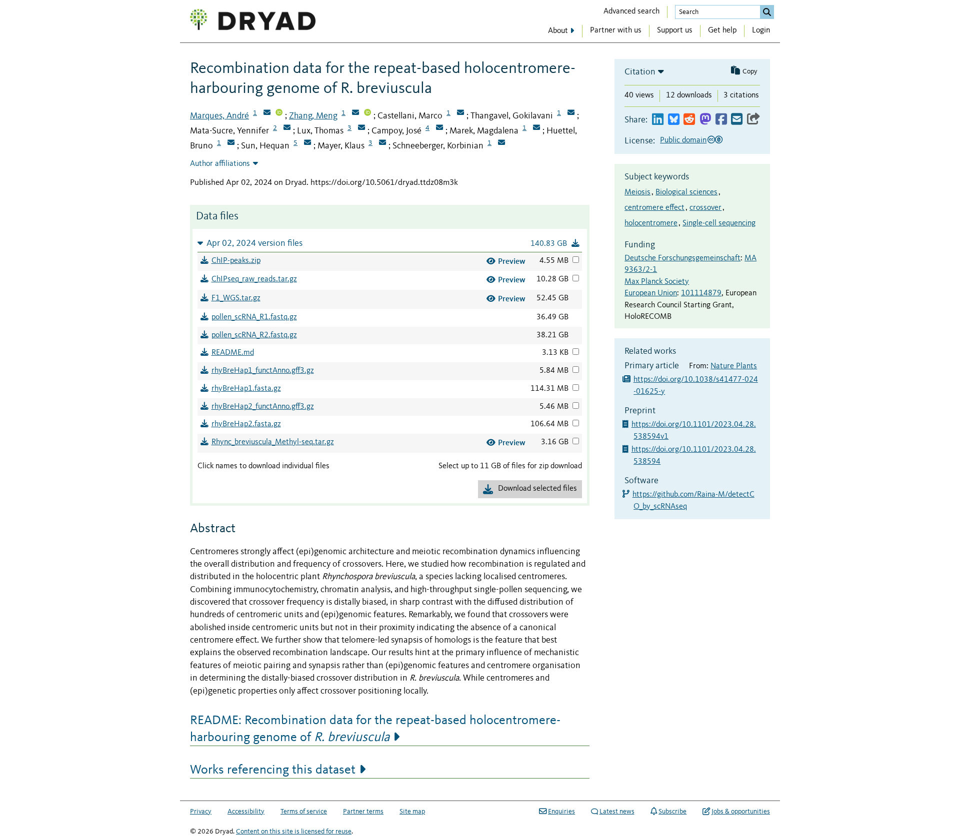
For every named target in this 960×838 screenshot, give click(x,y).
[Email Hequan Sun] (308, 143)
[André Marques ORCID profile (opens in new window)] (279, 113)
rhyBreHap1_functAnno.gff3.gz (263, 371)
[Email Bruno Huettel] (231, 143)
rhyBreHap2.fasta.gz (246, 424)
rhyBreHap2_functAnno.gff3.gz (263, 407)
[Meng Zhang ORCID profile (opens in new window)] (368, 113)
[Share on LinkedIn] (658, 119)
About (558, 31)
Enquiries (561, 811)
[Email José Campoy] (440, 128)
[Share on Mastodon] (705, 119)
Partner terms (363, 811)
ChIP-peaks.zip (236, 261)
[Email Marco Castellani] (460, 113)
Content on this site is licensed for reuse (294, 831)
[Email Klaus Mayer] (382, 143)
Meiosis (637, 192)
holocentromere (651, 223)
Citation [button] (640, 71)
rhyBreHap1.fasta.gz (246, 389)
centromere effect (654, 208)
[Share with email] (736, 119)
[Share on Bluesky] (674, 119)
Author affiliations (220, 164)
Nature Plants (733, 366)
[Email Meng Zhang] (356, 113)
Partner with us (616, 30)
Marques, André (219, 115)
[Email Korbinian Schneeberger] (502, 143)
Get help (722, 30)
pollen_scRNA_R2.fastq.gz (254, 335)
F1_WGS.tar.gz (236, 298)
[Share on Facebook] (721, 119)
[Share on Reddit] (689, 119)
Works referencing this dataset (273, 770)
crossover (706, 208)
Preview (512, 261)
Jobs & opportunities (741, 811)
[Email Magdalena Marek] (536, 128)
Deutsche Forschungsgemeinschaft (682, 258)
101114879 (701, 293)
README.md (233, 353)
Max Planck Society (656, 282)
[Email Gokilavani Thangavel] (571, 113)
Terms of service (303, 811)
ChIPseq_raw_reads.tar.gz (254, 279)
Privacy (201, 811)
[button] (390, 243)
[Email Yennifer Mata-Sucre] (287, 128)
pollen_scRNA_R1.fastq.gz (254, 317)
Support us (674, 30)
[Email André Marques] (267, 113)
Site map (412, 811)
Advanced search (632, 11)
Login (761, 30)
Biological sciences (687, 192)
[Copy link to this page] (753, 119)
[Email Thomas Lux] (362, 128)
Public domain (683, 140)
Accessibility (246, 811)
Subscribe (672, 811)
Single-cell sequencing (719, 223)
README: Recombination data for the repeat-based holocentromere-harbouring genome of (375, 729)
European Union (650, 293)
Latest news (617, 811)
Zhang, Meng (313, 115)
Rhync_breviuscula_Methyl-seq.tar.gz (273, 442)
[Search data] (767, 12)
